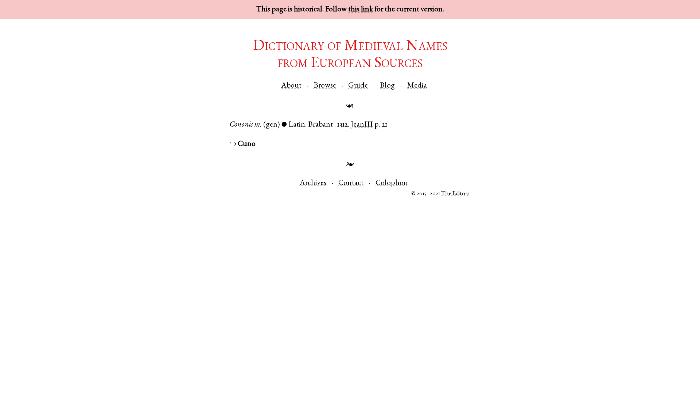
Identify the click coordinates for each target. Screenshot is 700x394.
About (291, 86)
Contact (350, 183)
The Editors (455, 194)
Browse (325, 86)
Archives (313, 183)
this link (360, 9)
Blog (387, 86)
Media (417, 86)
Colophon (392, 183)
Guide (358, 86)
